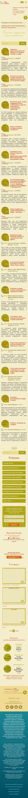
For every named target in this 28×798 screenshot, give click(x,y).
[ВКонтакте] (7, 708)
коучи (5, 729)
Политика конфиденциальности (14, 784)
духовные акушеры (14, 728)
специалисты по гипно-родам (15, 729)
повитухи (8, 716)
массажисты (19, 731)
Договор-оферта (14, 794)
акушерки (14, 716)
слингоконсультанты (9, 726)
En (19, 2)
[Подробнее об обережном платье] (14, 23)
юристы (22, 728)
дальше (23, 736)
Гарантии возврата (14, 791)
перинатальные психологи (17, 724)
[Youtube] (16, 708)
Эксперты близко (10, 737)
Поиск (23, 43)
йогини (20, 716)
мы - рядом (19, 737)
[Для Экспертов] (25, 692)
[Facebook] (11, 708)
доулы (20, 714)
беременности (12, 736)
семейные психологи (10, 731)
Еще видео (14, 631)
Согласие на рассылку (14, 789)
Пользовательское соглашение (14, 786)
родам (18, 736)
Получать (14, 525)
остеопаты (7, 721)
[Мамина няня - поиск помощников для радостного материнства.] (14, 26)
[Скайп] (20, 708)
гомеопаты (20, 719)
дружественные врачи (17, 721)
